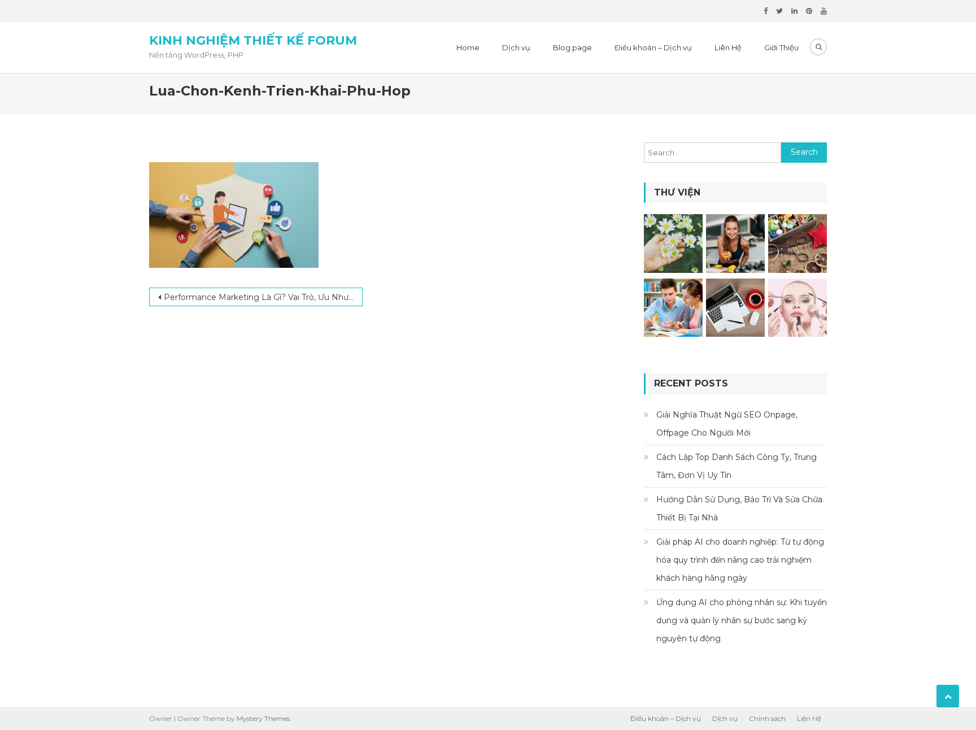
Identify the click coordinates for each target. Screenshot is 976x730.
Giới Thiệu (781, 47)
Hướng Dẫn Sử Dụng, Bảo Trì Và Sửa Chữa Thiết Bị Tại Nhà (739, 508)
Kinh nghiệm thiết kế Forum (253, 40)
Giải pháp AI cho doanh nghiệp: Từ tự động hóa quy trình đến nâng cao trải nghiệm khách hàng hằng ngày (740, 560)
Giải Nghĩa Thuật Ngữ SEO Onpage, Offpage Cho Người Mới (727, 424)
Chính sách (767, 718)
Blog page (572, 47)
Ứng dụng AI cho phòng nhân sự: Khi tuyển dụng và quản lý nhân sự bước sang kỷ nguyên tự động (741, 620)
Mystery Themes (263, 718)
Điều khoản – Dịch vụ (653, 47)
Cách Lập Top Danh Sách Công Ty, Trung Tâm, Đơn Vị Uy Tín (736, 466)
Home (468, 47)
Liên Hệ (728, 47)
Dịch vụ (516, 47)
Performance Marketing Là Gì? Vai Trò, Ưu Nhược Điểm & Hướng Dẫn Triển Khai (263, 297)
